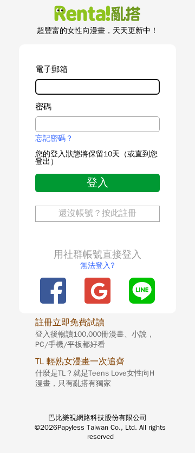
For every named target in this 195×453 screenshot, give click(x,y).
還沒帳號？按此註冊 (97, 213)
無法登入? (97, 265)
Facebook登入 (53, 291)
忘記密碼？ (54, 138)
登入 (97, 182)
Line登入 (142, 291)
